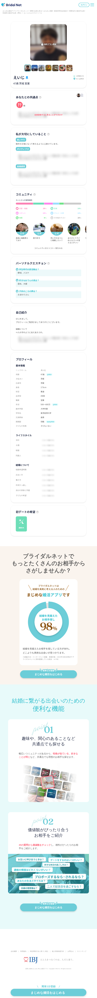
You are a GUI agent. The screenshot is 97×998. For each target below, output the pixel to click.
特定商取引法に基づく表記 (39, 951)
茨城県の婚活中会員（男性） (12, 13)
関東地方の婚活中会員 (76, 11)
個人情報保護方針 (58, 951)
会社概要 (14, 951)
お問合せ (71, 951)
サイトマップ (81, 951)
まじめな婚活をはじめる (48, 674)
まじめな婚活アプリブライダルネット (15, 11)
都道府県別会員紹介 (61, 11)
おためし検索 (48, 11)
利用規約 (23, 951)
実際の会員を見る (36, 11)
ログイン (84, 5)
